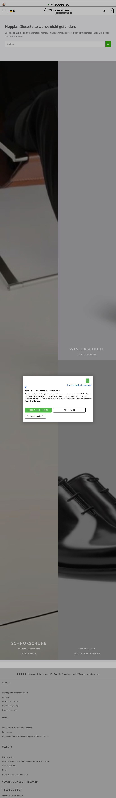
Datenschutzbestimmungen (79, 385)
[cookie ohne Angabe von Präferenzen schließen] (87, 380)
